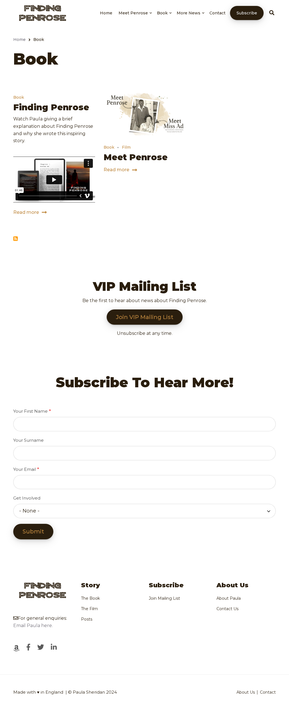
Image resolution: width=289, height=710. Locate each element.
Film (126, 147)
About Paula (228, 598)
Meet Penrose (136, 18)
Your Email (24, 469)
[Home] (41, 12)
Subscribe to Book (15, 238)
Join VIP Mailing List (144, 317)
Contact (217, 13)
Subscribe (247, 13)
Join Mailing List (164, 598)
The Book (90, 598)
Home (106, 13)
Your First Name (30, 411)
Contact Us (227, 608)
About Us (246, 692)
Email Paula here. (33, 625)
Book (164, 18)
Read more (26, 213)
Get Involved (26, 498)
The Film (89, 608)
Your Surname (28, 440)
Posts (86, 619)
